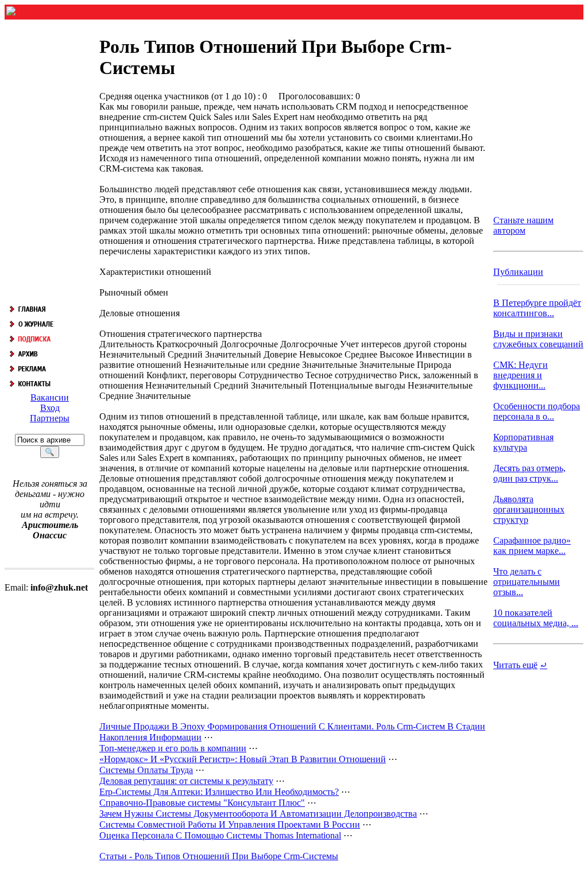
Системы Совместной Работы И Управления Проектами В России (229, 824)
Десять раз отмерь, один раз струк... (529, 473)
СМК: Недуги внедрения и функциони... (520, 375)
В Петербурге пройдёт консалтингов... (537, 308)
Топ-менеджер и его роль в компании (172, 748)
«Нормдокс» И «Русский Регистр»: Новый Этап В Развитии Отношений (242, 759)
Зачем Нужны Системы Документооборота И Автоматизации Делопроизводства (258, 813)
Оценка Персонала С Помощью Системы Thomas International (220, 835)
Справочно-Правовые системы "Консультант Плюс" (202, 803)
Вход (50, 408)
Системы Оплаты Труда (146, 770)
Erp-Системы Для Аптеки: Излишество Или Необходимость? (219, 792)
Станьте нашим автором (523, 225)
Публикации (518, 272)
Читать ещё (515, 665)
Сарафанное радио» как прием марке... (532, 545)
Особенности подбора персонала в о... (536, 411)
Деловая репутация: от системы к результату (186, 781)
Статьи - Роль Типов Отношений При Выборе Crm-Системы (218, 856)
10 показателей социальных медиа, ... (535, 618)
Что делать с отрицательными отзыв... (526, 581)
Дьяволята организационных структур (528, 509)
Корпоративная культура (523, 442)
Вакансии (49, 397)
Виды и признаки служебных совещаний (538, 339)
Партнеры (49, 418)
